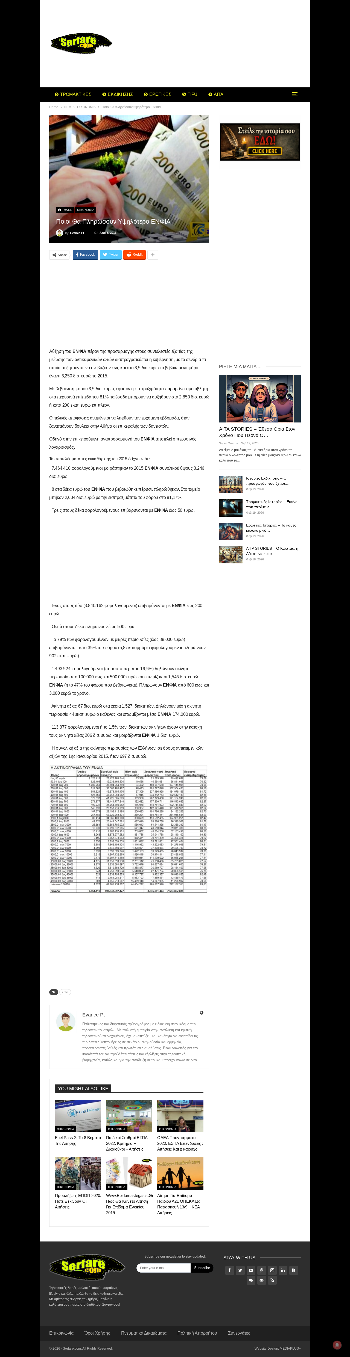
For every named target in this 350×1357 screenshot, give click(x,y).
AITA (218, 94)
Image (67, 209)
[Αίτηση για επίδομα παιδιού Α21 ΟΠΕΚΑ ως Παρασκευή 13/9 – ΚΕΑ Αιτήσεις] (180, 1173)
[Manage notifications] (337, 1345)
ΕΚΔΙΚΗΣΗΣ (120, 94)
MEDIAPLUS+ (290, 1348)
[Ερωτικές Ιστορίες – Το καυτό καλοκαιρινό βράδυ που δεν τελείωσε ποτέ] (231, 531)
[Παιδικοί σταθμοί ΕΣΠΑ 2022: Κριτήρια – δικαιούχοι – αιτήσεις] (129, 1116)
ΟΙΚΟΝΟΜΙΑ (86, 209)
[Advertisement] (218, 43)
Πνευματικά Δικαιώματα (144, 1333)
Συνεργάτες (239, 1333)
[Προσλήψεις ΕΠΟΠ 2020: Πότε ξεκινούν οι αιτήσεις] (78, 1173)
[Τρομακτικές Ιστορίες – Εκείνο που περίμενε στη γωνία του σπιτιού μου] (231, 508)
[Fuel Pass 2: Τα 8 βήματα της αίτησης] (78, 1116)
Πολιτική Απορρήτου (197, 1333)
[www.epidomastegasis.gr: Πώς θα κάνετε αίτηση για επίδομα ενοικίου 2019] (129, 1173)
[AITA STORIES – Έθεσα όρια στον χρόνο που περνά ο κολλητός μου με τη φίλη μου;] (260, 398)
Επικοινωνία (61, 1333)
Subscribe (202, 1268)
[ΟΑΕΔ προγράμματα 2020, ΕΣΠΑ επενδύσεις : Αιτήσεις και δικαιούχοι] (180, 1116)
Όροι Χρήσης (97, 1333)
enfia (65, 992)
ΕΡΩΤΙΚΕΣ (160, 94)
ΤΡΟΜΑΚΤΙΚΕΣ (75, 94)
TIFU (192, 94)
